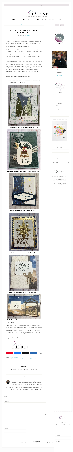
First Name (60, 92)
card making (14, 358)
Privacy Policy (38, 441)
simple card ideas (18, 359)
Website (6, 428)
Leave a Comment (27, 35)
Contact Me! (25, 391)
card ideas (11, 358)
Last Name (60, 97)
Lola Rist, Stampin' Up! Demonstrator (36, 12)
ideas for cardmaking (13, 359)
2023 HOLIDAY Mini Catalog (14, 357)
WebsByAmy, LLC (50, 442)
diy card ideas (37, 358)
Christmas (23, 358)
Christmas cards (32, 358)
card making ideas (19, 358)
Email (5, 422)
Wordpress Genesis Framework (38, 442)
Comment (6, 401)
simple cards (23, 359)
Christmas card (27, 358)
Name (5, 417)
